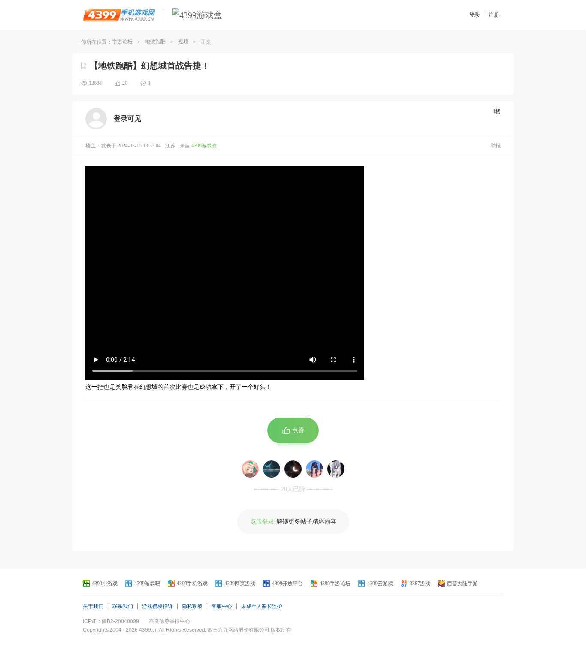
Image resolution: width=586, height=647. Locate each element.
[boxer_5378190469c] (250, 469)
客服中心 (221, 606)
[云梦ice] (271, 469)
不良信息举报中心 (169, 621)
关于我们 (93, 606)
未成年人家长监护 (261, 606)
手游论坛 (122, 42)
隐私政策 (192, 606)
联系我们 (122, 606)
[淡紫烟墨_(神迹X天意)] (314, 469)
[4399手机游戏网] (119, 15)
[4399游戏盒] (197, 15)
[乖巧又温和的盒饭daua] (293, 469)
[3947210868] (335, 469)
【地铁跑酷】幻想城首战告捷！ (150, 65)
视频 (183, 42)
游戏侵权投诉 (157, 606)
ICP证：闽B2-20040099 (111, 621)
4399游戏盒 (204, 146)
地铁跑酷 (155, 42)
